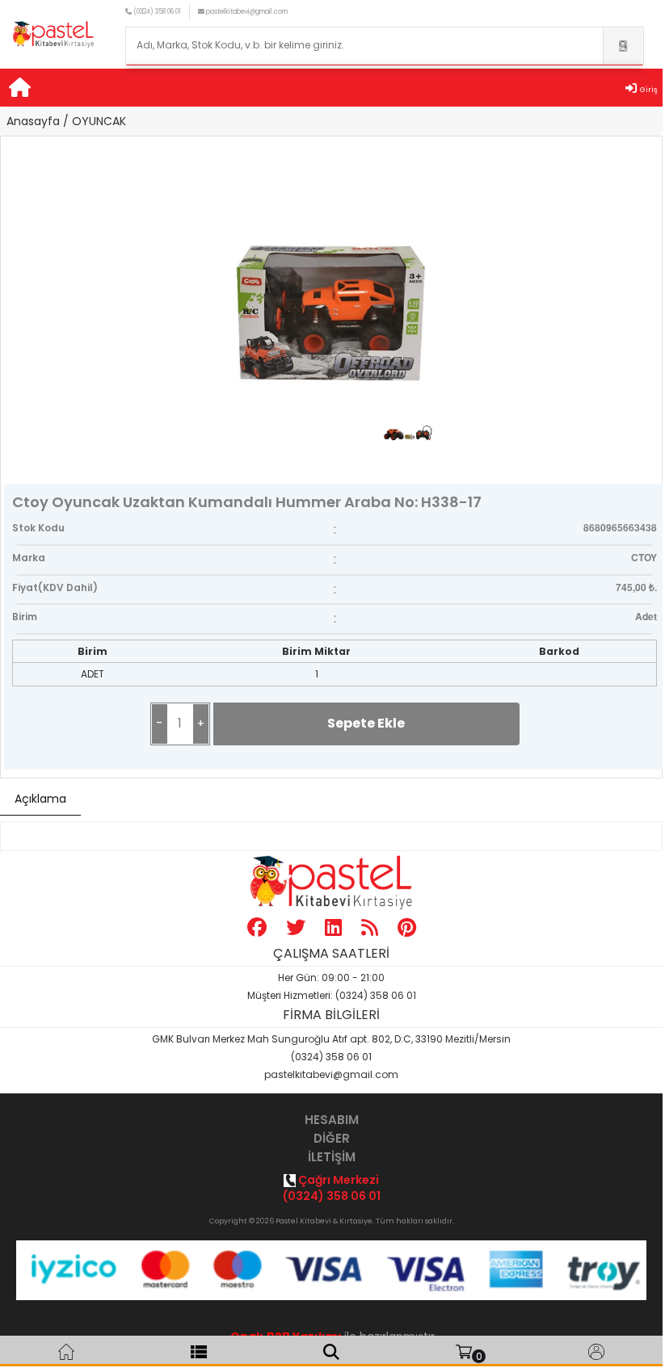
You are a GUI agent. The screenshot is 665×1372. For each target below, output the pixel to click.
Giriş (649, 89)
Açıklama (40, 799)
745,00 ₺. (636, 587)
